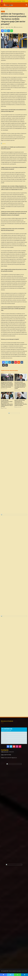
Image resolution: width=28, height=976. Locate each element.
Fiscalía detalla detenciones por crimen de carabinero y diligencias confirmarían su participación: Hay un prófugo (7, 403)
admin (3, 27)
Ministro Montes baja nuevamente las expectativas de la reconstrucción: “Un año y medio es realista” (21, 403)
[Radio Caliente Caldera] (8, 4)
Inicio (3, 8)
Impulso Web (24, 971)
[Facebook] (3, 362)
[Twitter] (6, 362)
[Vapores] (3, 143)
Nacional (6, 8)
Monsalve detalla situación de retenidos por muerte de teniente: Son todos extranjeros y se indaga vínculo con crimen (20, 385)
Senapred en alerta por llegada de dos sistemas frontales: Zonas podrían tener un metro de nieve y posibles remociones (7, 384)
